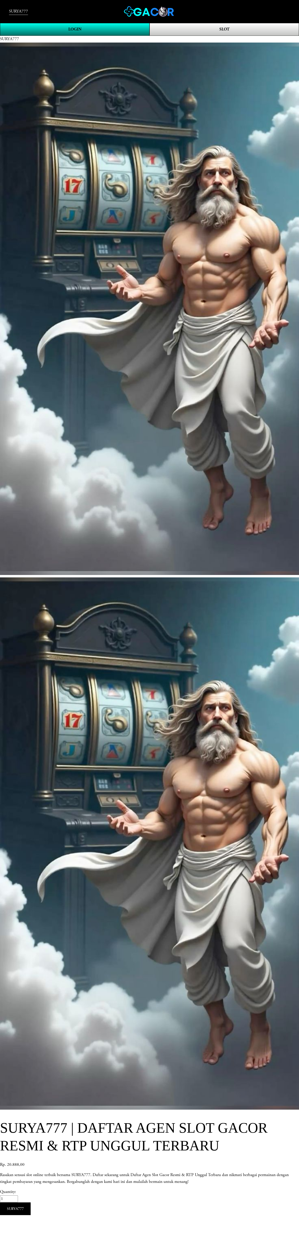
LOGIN (74, 29)
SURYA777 (18, 11)
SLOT (224, 29)
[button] (15, 1208)
